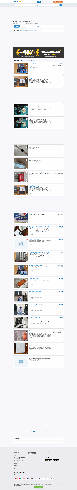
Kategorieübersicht (18, 461)
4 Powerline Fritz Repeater (34, 159)
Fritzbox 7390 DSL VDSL (34, 239)
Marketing (16, 465)
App (39, 1)
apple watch (31, 145)
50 (33, 60)
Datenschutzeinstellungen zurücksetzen (19, 458)
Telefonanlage (32, 357)
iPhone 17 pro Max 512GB (34, 278)
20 (31, 60)
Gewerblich (32, 26)
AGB (15, 455)
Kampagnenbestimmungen (19, 468)
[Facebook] (46, 453)
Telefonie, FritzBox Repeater (35, 63)
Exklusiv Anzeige (17, 474)
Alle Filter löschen (37, 30)
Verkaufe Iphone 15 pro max (35, 291)
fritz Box (30, 213)
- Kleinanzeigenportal (32, 453)
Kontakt (15, 463)
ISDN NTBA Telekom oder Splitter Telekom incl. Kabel (40, 343)
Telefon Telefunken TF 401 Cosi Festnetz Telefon (39, 252)
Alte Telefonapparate (33, 104)
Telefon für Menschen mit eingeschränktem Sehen (39, 172)
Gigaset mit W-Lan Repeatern (35, 265)
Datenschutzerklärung (18, 460)
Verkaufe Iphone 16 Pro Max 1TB (36, 304)
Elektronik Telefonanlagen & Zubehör (26, 30)
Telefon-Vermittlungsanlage (35, 117)
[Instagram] (49, 453)
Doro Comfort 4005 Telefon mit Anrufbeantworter (39, 317)
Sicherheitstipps (17, 453)
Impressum (16, 467)
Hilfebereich (16, 452)
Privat (27, 26)
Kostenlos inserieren (59, 1)
